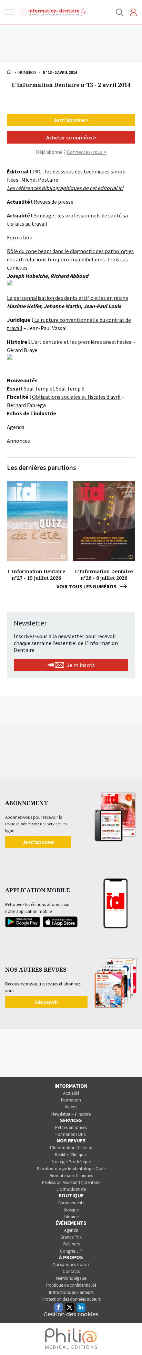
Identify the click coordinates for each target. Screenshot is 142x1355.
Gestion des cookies (71, 1314)
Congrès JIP (71, 1251)
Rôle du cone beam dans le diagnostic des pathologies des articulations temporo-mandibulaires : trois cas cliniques (70, 259)
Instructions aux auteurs (71, 1292)
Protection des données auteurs (71, 1299)
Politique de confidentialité (71, 1285)
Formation (71, 1100)
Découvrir (46, 1001)
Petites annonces (71, 1127)
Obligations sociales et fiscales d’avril (76, 396)
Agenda (71, 1230)
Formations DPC (71, 1134)
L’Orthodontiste (71, 1189)
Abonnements (71, 1203)
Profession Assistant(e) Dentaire (71, 1182)
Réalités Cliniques (71, 1155)
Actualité (71, 1093)
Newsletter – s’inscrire (71, 1114)
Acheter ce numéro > (71, 137)
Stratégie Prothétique (71, 1162)
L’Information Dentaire (71, 1148)
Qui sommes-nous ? (71, 1264)
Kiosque (71, 1210)
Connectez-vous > (86, 152)
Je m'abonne (38, 841)
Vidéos (71, 1107)
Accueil (9, 72)
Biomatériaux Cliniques (71, 1175)
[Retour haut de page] (129, 1337)
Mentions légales (71, 1278)
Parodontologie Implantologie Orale (71, 1169)
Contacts (71, 1271)
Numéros (27, 72)
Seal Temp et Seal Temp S (54, 388)
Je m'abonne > (71, 119)
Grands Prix (71, 1237)
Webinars (71, 1244)
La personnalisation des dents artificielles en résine (67, 297)
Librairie (71, 1217)
